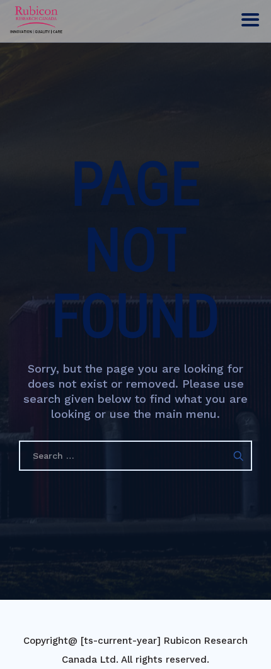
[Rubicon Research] (36, 19)
